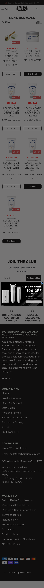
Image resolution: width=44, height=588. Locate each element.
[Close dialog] (41, 283)
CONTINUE (33, 301)
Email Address (29, 296)
